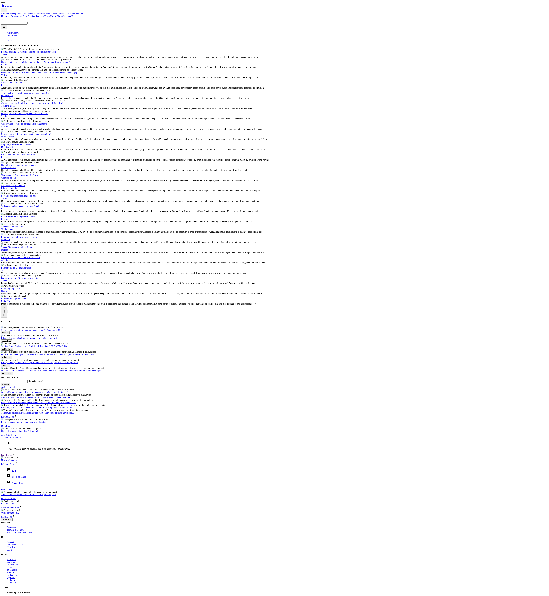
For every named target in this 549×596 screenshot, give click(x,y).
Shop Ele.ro (6, 517)
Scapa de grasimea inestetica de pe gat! (18, 196)
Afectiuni (5, 126)
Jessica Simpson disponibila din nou (17, 247)
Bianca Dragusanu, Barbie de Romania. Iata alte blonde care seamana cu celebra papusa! (41, 72)
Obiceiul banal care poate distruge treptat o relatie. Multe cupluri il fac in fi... (35, 392)
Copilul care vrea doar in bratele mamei (19, 165)
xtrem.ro (10, 572)
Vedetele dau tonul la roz (12, 226)
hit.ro (9, 567)
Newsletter (12, 547)
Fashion (32, 13)
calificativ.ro (12, 564)
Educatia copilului (9, 188)
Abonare (5, 384)
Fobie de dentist (19, 477)
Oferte (73, 16)
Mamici (49, 13)
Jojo (14, 470)
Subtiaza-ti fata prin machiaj (13, 298)
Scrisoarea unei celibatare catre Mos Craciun (21, 206)
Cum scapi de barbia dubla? (13, 82)
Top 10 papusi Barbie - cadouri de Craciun (20, 175)
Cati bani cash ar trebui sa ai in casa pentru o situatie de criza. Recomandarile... (36, 397)
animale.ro (11, 559)
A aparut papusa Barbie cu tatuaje (16, 144)
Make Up (5, 239)
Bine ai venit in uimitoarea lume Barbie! (19, 154)
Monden (57, 13)
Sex (3, 208)
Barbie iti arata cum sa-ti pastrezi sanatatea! (20, 257)
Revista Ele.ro (7, 417)
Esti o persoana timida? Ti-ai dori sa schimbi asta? (23, 422)
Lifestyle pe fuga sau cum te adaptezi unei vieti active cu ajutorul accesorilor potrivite (39, 362)
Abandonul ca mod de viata (13, 437)
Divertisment (7, 95)
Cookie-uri (12, 527)
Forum (53, 16)
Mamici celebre (8, 136)
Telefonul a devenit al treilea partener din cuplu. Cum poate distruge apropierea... (37, 413)
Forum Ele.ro (7, 489)
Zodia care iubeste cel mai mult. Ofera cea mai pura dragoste (28, 494)
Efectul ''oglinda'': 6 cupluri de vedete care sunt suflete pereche (29, 52)
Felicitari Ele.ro (8, 464)
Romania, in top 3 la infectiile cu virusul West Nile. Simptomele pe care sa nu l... (37, 407)
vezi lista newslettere (10, 387)
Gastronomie (17, 16)
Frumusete (41, 13)
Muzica (4, 250)
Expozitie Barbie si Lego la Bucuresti (18, 216)
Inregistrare (12, 35)
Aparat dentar (18, 483)
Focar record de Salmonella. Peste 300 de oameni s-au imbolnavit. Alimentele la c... (38, 402)
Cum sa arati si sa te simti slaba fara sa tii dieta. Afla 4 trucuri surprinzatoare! (35, 62)
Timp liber (80, 13)
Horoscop (6, 16)
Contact (10, 542)
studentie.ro (12, 570)
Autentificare (13, 33)
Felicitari (32, 16)
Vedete (4, 54)
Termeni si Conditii (15, 530)
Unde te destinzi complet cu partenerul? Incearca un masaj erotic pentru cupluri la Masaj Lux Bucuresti (47, 354)
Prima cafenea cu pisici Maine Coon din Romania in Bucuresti (29, 338)
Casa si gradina (15, 13)
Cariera (4, 13)
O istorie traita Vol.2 (10, 513)
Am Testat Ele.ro (8, 435)
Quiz (25, 16)
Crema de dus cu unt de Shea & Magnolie (20, 431)
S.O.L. (10, 550)
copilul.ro (11, 580)
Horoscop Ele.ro (8, 498)
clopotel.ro (11, 582)
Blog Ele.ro (6, 455)
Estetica (4, 85)
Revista (8, 6)
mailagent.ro (12, 575)
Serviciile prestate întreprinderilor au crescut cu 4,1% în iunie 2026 (31, 330)
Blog (38, 16)
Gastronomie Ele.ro (10, 507)
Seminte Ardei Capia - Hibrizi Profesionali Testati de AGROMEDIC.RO (34, 346)
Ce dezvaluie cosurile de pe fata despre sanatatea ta (24, 124)
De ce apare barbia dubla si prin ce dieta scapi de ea (24, 113)
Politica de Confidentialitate (19, 532)
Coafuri (4, 291)
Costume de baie (8, 167)
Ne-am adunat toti (9, 460)
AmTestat (45, 16)
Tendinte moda (8, 106)
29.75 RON (6, 520)
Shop (59, 16)
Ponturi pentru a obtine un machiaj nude (19, 237)
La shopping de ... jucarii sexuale (16, 268)
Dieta (25, 13)
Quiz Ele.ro (6, 426)
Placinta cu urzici (9, 503)
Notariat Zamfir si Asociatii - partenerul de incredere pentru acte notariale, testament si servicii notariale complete (51, 370)
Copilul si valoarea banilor (13, 185)
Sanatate (72, 13)
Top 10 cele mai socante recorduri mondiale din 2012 (25, 93)
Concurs (66, 16)
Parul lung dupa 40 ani (11, 288)
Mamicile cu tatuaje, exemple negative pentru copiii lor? (26, 134)
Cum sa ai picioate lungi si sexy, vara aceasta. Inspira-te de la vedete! (32, 103)
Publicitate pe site (15, 544)
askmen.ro (11, 562)
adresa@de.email (35, 381)
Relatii (64, 13)
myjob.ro (11, 577)
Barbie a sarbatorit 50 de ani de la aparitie (19, 278)
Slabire (4, 64)
